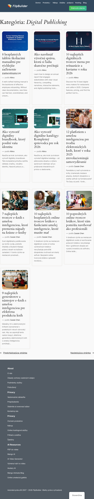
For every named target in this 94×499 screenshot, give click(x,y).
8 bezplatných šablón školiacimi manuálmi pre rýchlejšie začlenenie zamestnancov (13, 64)
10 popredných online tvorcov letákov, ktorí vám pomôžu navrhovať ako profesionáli (78, 221)
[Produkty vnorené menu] (50, 2)
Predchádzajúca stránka (13, 353)
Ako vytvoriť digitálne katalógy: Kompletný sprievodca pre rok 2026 (46, 139)
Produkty (46, 3)
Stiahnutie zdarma (78, 8)
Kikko (12, 77)
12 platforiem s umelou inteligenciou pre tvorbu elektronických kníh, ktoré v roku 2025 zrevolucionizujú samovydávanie (78, 147)
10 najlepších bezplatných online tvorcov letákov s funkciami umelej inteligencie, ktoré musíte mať (47, 223)
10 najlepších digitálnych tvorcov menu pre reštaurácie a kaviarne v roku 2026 (78, 64)
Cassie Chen (79, 166)
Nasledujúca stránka (82, 353)
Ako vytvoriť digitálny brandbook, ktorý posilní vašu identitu (14, 139)
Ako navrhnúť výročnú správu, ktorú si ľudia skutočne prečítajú (46, 60)
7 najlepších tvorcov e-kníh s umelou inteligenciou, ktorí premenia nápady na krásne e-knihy (15, 223)
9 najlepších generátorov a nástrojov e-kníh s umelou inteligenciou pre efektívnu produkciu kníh (14, 304)
